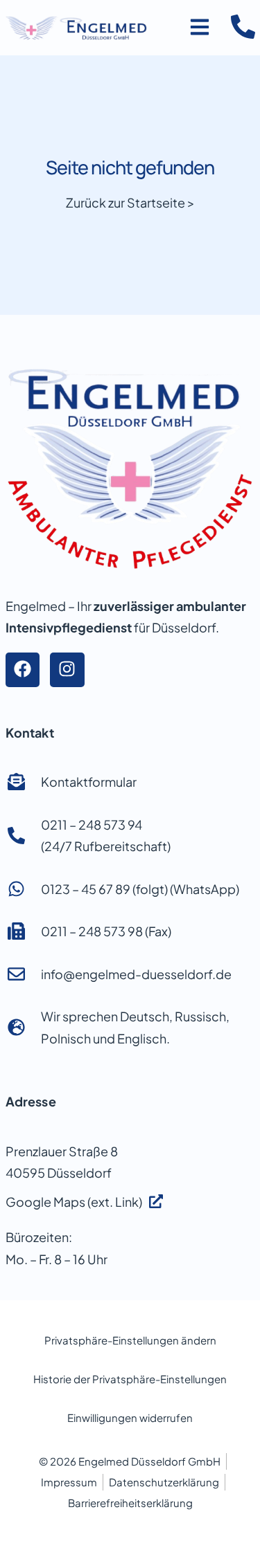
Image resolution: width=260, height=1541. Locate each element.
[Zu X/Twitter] (67, 670)
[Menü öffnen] (199, 27)
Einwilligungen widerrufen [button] (130, 1417)
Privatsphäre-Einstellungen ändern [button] (130, 1340)
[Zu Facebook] (23, 670)
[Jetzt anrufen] (243, 27)
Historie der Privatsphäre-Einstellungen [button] (130, 1378)
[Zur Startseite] (76, 27)
